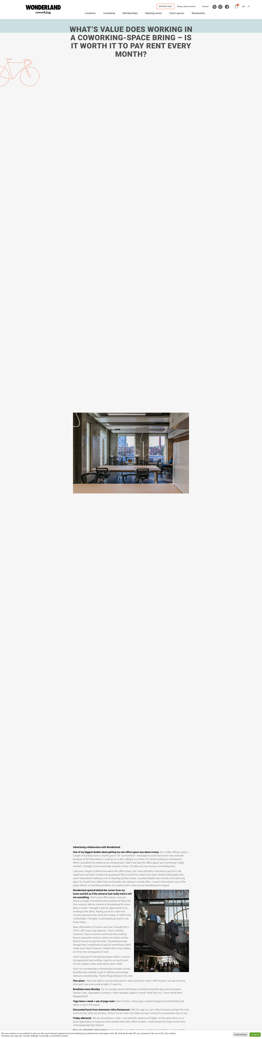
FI (248, 6)
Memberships (130, 13)
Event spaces (177, 13)
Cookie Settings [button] (240, 1035)
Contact (205, 6)
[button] (214, 7)
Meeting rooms (153, 13)
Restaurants (198, 13)
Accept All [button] (255, 1035)
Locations (90, 13)
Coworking (109, 13)
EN (243, 6)
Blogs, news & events (186, 6)
